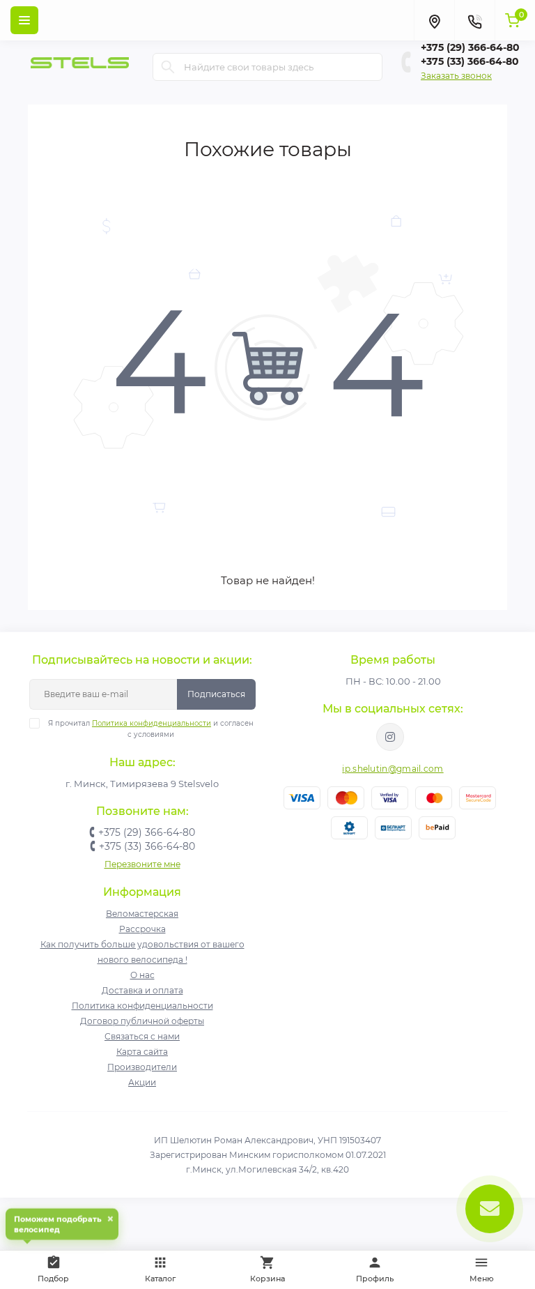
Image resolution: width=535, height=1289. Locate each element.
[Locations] (434, 20)
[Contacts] (474, 20)
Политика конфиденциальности (151, 723)
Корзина (267, 1278)
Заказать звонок (456, 75)
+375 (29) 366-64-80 (470, 47)
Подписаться (216, 694)
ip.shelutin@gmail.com (392, 768)
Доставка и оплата (142, 990)
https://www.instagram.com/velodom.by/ (390, 737)
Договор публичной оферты (142, 1021)
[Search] (168, 67)
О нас (142, 975)
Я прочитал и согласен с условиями (151, 729)
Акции (142, 1082)
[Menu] (24, 20)
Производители (142, 1067)
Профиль (375, 1278)
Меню (482, 1278)
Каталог (160, 1278)
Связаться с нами (142, 1036)
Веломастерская (142, 913)
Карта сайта (142, 1051)
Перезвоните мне (142, 864)
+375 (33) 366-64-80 (470, 61)
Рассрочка (142, 929)
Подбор (60, 1267)
